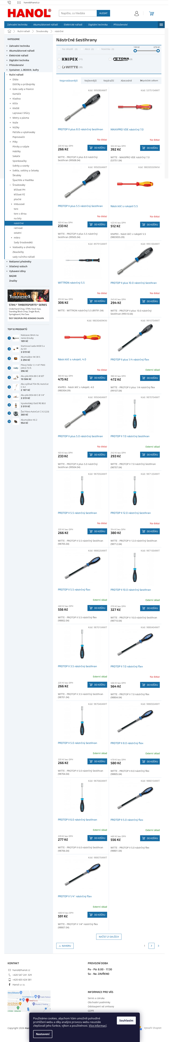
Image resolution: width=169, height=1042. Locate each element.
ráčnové (18, 228)
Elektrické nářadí (18, 55)
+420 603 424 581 (22, 979)
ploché (17, 199)
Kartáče (17, 93)
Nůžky (16, 127)
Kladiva (17, 98)
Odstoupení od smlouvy (101, 1006)
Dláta (15, 79)
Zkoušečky (18, 252)
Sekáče (16, 156)
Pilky (15, 141)
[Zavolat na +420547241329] (12, 2)
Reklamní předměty (20, 261)
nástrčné (19, 223)
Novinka (107, 49)
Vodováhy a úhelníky (24, 247)
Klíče (15, 103)
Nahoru (66, 945)
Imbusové (19, 204)
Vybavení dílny (17, 271)
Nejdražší (108, 80)
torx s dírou (20, 213)
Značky (13, 280)
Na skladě (69, 49)
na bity (17, 218)
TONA (131, 59)
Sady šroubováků (23, 242)
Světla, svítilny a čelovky (26, 170)
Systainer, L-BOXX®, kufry (24, 69)
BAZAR (13, 275)
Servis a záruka (96, 998)
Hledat (103, 13)
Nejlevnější (90, 80)
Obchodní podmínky (99, 1002)
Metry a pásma (21, 117)
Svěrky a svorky (21, 165)
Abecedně (126, 80)
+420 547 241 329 (22, 974)
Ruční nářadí (16, 74)
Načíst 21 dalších (109, 936)
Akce (89, 49)
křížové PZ (19, 194)
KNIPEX (81, 59)
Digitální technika (19, 60)
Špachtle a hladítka (23, 180)
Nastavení (43, 1034)
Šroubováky (19, 184)
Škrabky (17, 175)
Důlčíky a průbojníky (24, 84)
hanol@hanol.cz (21, 970)
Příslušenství (16, 65)
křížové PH (19, 189)
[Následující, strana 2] (151, 946)
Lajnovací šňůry (21, 113)
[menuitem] (17, 24)
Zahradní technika (19, 45)
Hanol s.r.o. (19, 984)
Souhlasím (126, 1020)
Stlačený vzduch (18, 266)
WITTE (81, 67)
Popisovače (19, 136)
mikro (17, 237)
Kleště (16, 108)
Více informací (97, 1025)
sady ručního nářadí (24, 256)
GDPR (91, 1010)
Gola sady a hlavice (23, 89)
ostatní (17, 232)
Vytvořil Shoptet (152, 1027)
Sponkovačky (20, 160)
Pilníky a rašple (21, 146)
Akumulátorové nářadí (21, 50)
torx (16, 208)
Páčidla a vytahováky (24, 132)
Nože (15, 122)
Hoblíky (17, 151)
